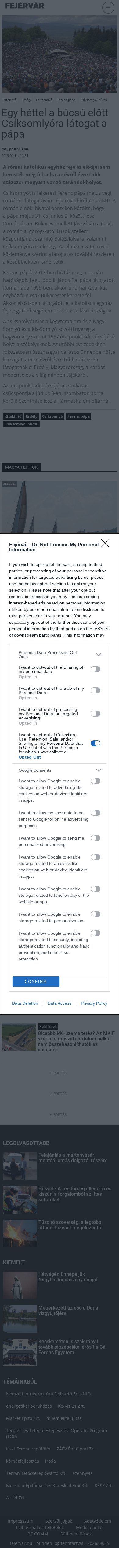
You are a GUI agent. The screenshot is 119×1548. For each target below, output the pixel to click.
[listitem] (59, 654)
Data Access (59, 1003)
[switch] (95, 669)
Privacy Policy (94, 1003)
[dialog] (59, 774)
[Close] (107, 545)
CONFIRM (36, 981)
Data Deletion (25, 1003)
